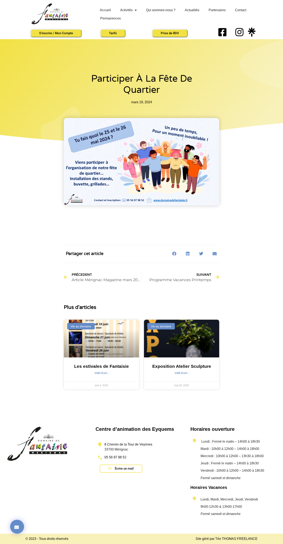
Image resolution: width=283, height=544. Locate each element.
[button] (174, 254)
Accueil (105, 10)
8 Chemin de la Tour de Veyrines (128, 444)
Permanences (110, 18)
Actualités (192, 10)
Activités (126, 10)
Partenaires (217, 10)
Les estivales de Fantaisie (101, 366)
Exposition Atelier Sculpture (181, 366)
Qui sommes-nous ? (160, 10)
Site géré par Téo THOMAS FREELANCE (227, 538)
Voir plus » (101, 373)
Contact (240, 10)
